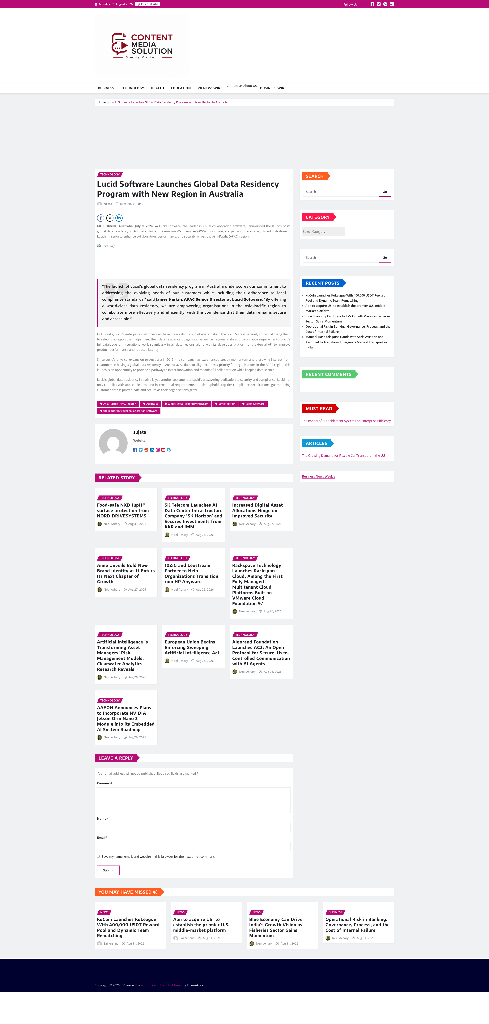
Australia (152, 404)
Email (102, 838)
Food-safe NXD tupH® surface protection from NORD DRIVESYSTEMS (123, 510)
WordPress (149, 985)
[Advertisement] (244, 135)
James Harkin (227, 404)
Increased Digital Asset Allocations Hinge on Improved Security (257, 510)
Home (102, 102)
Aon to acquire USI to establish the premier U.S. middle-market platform (201, 925)
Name (102, 818)
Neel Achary (112, 524)
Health (157, 88)
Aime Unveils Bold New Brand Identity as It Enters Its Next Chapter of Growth (126, 573)
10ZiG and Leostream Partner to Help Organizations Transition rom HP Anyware (191, 573)
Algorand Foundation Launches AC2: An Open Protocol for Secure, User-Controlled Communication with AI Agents (261, 652)
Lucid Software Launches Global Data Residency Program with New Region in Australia (169, 102)
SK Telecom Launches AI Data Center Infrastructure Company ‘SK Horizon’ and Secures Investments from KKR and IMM (194, 515)
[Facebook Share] (100, 218)
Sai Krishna (111, 943)
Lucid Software (255, 404)
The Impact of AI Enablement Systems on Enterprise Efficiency (346, 421)
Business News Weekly (318, 476)
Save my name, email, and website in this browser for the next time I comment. (158, 856)
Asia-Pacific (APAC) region (119, 404)
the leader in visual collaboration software (130, 411)
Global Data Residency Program (188, 404)
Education (181, 88)
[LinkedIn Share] (119, 218)
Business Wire (273, 88)
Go (385, 192)
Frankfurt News (171, 985)
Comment (104, 783)
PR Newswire (210, 88)
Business (106, 88)
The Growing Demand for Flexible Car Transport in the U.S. (344, 455)
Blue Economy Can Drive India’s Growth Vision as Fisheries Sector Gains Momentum (276, 927)
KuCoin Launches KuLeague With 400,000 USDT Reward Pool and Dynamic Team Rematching (128, 927)
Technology (132, 88)
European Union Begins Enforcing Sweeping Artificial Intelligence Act (192, 647)
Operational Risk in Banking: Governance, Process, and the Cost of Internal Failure (357, 925)
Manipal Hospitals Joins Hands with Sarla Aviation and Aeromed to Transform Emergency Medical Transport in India (346, 342)
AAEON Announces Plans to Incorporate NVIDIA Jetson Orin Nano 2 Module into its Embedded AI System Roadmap (126, 718)
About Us (250, 86)
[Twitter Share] (109, 218)
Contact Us (234, 86)
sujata (108, 204)
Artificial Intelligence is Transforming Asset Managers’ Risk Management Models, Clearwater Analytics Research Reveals (122, 655)
